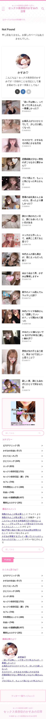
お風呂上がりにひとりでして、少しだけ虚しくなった (32, 124)
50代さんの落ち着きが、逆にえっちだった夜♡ (32, 257)
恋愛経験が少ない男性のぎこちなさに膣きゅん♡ (32, 162)
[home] (28, 91)
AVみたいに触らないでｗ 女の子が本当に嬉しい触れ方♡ (33, 335)
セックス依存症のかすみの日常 (23, 9)
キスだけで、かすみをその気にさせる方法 (20, 671)
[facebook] (23, 91)
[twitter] (17, 91)
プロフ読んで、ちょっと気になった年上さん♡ (32, 181)
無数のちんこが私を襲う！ (13, 514)
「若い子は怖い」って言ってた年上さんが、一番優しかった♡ (32, 105)
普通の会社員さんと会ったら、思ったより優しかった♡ (32, 200)
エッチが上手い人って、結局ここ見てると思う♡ (32, 238)
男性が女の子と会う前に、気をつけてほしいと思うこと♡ (32, 354)
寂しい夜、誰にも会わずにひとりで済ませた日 (32, 384)
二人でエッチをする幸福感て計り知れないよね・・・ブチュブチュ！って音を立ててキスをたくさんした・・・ (22, 523)
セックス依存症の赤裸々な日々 (23, 708)
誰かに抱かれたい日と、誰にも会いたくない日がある (32, 219)
